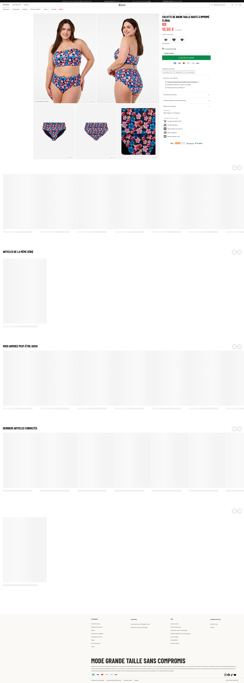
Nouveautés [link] (16, 9)
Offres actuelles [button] (35, 9)
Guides (26, 5)
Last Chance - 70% (167, 72)
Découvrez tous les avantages (139, 627)
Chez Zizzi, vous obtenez (170, 78)
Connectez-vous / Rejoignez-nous (140, 624)
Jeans (93, 646)
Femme (164, 14)
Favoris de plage (190, 72)
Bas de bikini (188, 14)
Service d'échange (176, 627)
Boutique (6, 5)
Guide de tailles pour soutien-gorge (180, 633)
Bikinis (181, 14)
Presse (212, 627)
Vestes (93, 630)
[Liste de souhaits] (156, 15)
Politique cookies (128, 680)
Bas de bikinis (179, 72)
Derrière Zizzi (214, 624)
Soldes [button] (61, 9)
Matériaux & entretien (169, 106)
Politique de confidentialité (97, 680)
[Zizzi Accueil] (122, 5)
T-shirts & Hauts (95, 624)
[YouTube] (235, 674)
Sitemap (136, 680)
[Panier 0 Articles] (240, 5)
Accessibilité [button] (174, 640)
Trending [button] (24, 9)
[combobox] (219, 4)
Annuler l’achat (175, 643)
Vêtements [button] (6, 9)
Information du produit (170, 94)
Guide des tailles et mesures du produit (174, 100)
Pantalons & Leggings (97, 633)
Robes (93, 640)
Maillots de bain (173, 14)
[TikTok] (232, 674)
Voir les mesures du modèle (41, 101)
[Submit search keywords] (212, 5)
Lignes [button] (45, 9)
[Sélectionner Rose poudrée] (166, 40)
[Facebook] (228, 674)
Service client (174, 624)
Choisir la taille (169, 53)
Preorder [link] (53, 9)
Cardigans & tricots (96, 637)
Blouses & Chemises (96, 627)
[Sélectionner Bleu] (174, 40)
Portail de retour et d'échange (179, 630)
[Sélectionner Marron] (182, 40)
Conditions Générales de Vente (114, 680)
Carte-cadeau (174, 637)
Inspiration (16, 5)
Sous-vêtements (95, 643)
